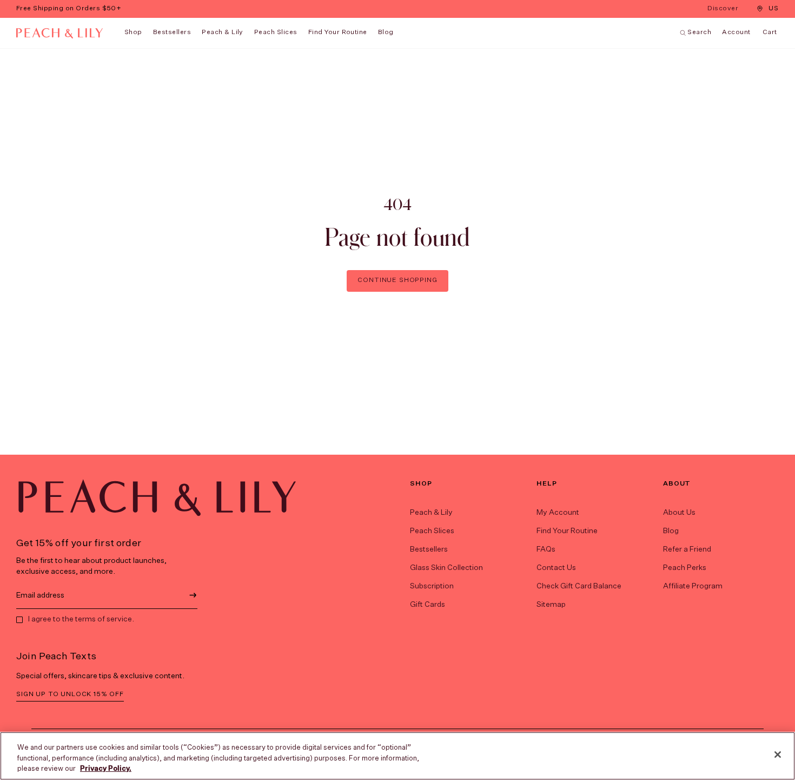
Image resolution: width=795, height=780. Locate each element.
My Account (557, 512)
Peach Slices (275, 32)
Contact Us (556, 568)
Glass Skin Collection (446, 568)
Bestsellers (172, 32)
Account (736, 32)
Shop (133, 32)
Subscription (432, 586)
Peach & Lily (222, 32)
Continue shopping (397, 280)
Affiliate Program (693, 586)
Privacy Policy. (105, 768)
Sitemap (551, 604)
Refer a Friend (687, 549)
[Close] (778, 754)
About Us (679, 512)
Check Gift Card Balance (578, 586)
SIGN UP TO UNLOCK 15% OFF (70, 694)
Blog (671, 531)
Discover (723, 9)
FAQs (545, 549)
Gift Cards (427, 604)
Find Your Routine (567, 531)
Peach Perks (684, 568)
